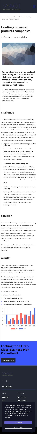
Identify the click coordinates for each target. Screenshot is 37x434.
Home (3, 17)
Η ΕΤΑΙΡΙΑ (20, 393)
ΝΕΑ (2, 401)
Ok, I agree (18, 422)
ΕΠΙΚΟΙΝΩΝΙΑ (22, 401)
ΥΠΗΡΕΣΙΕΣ (5, 397)
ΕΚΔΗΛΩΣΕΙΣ (21, 397)
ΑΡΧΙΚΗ (3, 393)
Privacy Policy (18, 427)
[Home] (11, 6)
